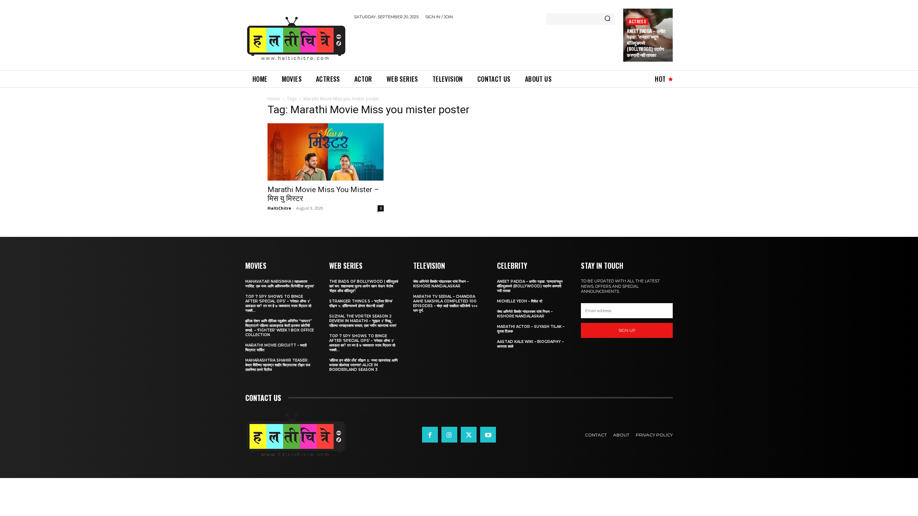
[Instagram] (449, 435)
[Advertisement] (484, 44)
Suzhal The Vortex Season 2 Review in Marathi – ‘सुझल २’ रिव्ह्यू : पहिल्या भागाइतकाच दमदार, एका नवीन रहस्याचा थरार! (363, 321)
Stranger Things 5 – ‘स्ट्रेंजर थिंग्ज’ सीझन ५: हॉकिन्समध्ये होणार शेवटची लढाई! (361, 303)
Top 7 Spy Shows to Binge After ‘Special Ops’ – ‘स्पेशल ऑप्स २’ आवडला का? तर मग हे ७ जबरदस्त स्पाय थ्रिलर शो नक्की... (278, 303)
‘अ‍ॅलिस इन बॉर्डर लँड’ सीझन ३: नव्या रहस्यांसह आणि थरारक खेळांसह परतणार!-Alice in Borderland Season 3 (363, 365)
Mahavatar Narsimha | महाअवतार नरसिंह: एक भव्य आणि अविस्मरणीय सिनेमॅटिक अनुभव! (279, 283)
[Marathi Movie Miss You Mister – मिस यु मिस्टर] (326, 152)
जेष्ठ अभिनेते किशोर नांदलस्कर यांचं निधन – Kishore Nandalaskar (441, 283)
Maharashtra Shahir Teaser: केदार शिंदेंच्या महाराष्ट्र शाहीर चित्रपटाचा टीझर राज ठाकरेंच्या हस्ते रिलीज (277, 365)
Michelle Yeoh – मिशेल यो (519, 301)
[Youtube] (488, 435)
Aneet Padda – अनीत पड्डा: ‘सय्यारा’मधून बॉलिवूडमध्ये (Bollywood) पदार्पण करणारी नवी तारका (530, 286)
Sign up (627, 330)
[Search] (607, 19)
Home (274, 99)
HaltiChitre (279, 208)
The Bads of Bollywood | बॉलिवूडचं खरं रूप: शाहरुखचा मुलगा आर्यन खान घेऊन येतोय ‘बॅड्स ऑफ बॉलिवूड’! (363, 286)
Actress (637, 21)
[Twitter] (469, 435)
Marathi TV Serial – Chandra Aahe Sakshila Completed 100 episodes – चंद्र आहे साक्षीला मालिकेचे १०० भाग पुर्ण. (445, 303)
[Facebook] (430, 435)
